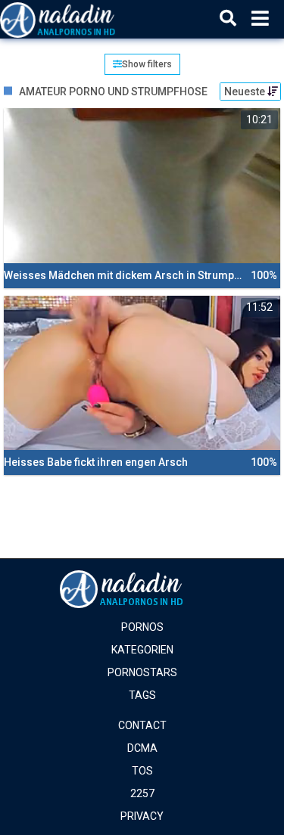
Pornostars (142, 672)
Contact (142, 725)
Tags (142, 695)
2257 (142, 793)
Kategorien (142, 650)
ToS (142, 771)
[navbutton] (260, 18)
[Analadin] (77, 19)
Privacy (142, 816)
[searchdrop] (228, 18)
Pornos (142, 627)
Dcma (142, 748)
